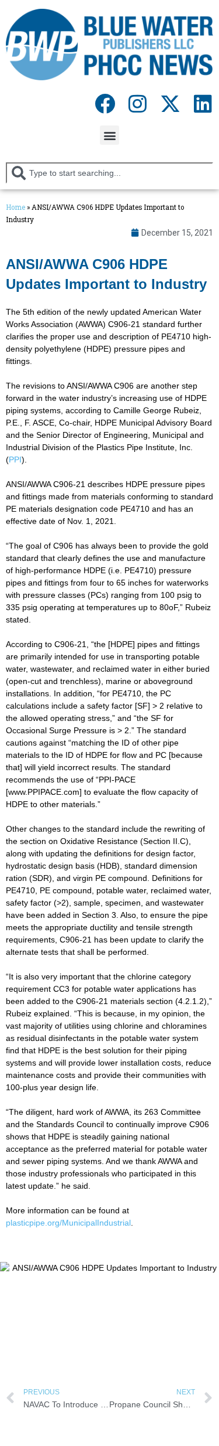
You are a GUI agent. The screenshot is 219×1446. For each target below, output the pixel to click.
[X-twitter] (170, 103)
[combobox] (109, 172)
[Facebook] (104, 103)
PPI (15, 459)
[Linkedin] (202, 103)
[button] (109, 135)
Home (15, 207)
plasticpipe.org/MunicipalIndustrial (68, 1222)
